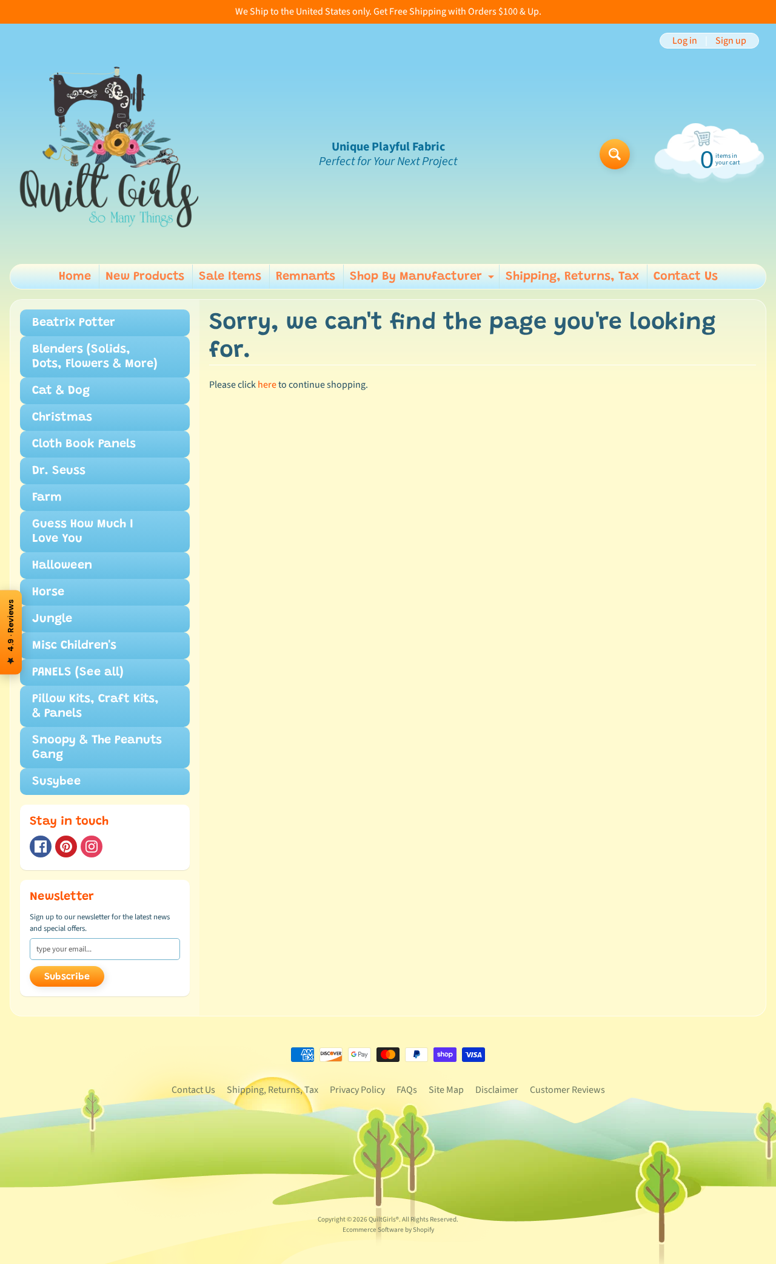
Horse (48, 592)
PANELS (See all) (78, 672)
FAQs (406, 1090)
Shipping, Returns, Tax (572, 277)
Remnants (305, 277)
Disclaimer (496, 1090)
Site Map (446, 1090)
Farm (47, 498)
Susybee (56, 782)
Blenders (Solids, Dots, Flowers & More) (95, 356)
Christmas (62, 417)
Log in (684, 41)
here (267, 384)
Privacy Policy (357, 1090)
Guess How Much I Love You (82, 531)
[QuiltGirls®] (110, 154)
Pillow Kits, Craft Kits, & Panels (95, 706)
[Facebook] (41, 846)
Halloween (62, 565)
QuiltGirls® (384, 1219)
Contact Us (686, 277)
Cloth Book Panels (84, 444)
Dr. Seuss (58, 471)
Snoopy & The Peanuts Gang (97, 747)
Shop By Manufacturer (423, 280)
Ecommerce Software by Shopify (388, 1229)
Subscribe (67, 977)
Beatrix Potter (73, 323)
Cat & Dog (61, 391)
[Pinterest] (66, 846)
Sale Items (230, 277)
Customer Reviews (567, 1090)
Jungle (52, 619)
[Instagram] (91, 846)
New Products (144, 277)
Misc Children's (74, 646)
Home (75, 277)
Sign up (730, 41)
